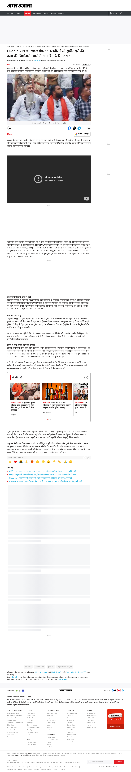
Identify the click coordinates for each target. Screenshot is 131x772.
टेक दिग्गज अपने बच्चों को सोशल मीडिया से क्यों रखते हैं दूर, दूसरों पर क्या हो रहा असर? (88, 405)
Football (49, 747)
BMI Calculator (31, 744)
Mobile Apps (70, 720)
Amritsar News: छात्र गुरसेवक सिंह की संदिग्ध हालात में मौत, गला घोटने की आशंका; (67, 700)
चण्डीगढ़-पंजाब (36, 13)
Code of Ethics (46, 769)
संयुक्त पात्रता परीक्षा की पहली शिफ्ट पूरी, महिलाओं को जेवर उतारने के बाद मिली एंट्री (42, 471)
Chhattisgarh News (12, 732)
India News (16, 677)
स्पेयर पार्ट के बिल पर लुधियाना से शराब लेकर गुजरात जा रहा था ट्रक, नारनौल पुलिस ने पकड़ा (57, 405)
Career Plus (70, 730)
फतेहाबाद (13, 415)
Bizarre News (91, 722)
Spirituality (30, 720)
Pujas (28, 734)
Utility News (90, 720)
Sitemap (36, 769)
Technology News (72, 713)
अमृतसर (27, 13)
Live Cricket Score (52, 740)
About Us (10, 767)
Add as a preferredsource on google (83, 134)
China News (70, 737)
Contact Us (58, 767)
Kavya (89, 725)
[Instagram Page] (120, 690)
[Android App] (17, 690)
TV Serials (50, 715)
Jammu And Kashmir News (15, 722)
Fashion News (31, 718)
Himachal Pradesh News (14, 715)
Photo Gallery (51, 722)
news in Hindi (63, 679)
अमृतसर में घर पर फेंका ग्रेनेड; (21, 705)
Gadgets (69, 722)
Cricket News (51, 737)
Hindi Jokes (50, 730)
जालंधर (46, 13)
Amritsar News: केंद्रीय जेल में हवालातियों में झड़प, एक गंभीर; (25, 700)
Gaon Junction (44, 762)
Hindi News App (41, 672)
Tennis (49, 744)
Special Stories (91, 727)
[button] (47, 419)
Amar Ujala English (13, 762)
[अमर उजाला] (19, 7)
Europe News (71, 742)
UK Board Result (92, 718)
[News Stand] (23, 690)
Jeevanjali (34, 762)
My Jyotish (25, 762)
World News (70, 739)
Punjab (19, 46)
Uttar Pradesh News (13, 713)
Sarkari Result (71, 727)
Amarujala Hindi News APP (76, 672)
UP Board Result (92, 713)
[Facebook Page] (113, 690)
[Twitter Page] (115, 690)
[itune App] (19, 690)
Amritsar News (29, 46)
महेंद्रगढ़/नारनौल (47, 412)
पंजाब (18, 13)
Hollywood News (52, 718)
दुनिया (76, 412)
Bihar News (10, 725)
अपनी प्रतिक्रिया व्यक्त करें (15, 457)
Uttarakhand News (12, 718)
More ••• (61, 13)
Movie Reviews (51, 720)
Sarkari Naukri (71, 725)
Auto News (70, 715)
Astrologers (30, 730)
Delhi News (10, 734)
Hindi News (10, 46)
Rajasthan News (12, 727)
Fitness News (31, 715)
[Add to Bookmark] (84, 128)
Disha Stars (76, 762)
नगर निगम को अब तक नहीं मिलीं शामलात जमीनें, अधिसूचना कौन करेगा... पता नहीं (40, 478)
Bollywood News (52, 713)
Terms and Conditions (71, 767)
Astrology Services (32, 732)
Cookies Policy (48, 767)
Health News (31, 713)
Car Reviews (71, 718)
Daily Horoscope (32, 725)
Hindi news (28, 753)
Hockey (49, 742)
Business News (71, 734)
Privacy (38, 767)
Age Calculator (31, 742)
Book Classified (65, 762)
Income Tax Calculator (33, 747)
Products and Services (14, 769)
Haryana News (11, 720)
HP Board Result (92, 715)
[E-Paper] (115, 719)
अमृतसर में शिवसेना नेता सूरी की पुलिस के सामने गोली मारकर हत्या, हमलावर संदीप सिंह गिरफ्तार (42, 475)
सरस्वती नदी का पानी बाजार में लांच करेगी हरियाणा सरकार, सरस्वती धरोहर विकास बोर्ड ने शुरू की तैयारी (45, 481)
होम (12, 13)
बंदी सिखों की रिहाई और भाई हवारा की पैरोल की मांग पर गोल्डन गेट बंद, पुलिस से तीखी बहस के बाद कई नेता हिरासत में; (46, 702)
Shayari (49, 727)
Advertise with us (21, 767)
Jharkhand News (12, 730)
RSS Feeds (28, 769)
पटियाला (53, 13)
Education (70, 732)
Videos (49, 725)
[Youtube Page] (118, 690)
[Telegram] (123, 690)
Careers (31, 767)
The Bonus (54, 762)
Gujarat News (11, 737)
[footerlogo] (65, 690)
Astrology (30, 722)
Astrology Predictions (33, 727)
